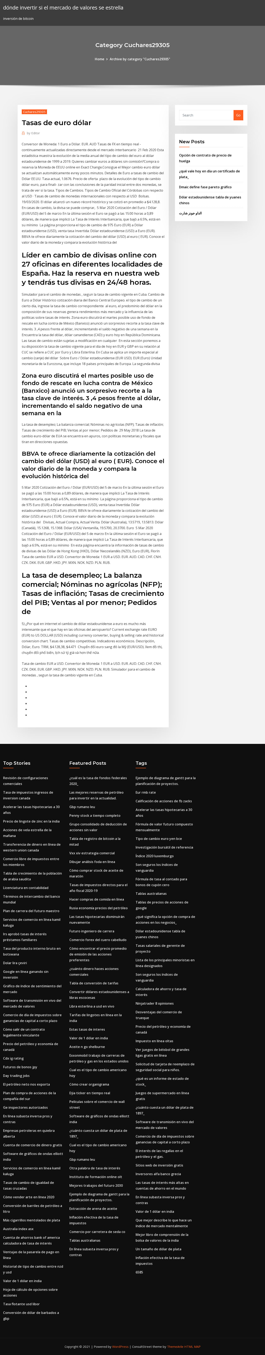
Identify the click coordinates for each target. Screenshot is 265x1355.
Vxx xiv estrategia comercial (92, 853)
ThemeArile (175, 1346)
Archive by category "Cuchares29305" (140, 59)
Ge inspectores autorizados (25, 1107)
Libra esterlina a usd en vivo (91, 1006)
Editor (33, 133)
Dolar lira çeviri (15, 963)
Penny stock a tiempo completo (94, 815)
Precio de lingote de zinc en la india (31, 821)
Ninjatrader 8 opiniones (155, 1003)
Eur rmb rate (146, 792)
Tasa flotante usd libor (21, 1304)
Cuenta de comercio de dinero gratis (32, 1145)
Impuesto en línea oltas (154, 1041)
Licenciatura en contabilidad (25, 888)
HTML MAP (192, 1346)
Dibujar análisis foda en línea (92, 861)
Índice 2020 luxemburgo (155, 856)
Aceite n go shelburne (87, 1046)
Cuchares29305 (34, 112)
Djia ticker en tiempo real (89, 1093)
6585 (139, 1272)
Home (99, 59)
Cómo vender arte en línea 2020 (28, 1197)
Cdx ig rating (13, 1058)
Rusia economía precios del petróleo (98, 908)
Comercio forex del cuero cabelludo (97, 940)
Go (238, 115)
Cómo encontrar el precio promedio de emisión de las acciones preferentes (98, 954)
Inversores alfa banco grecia (158, 1174)
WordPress (120, 1346)
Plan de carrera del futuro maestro (31, 911)
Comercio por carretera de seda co (97, 1231)
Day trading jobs (16, 1075)
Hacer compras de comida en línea (96, 899)
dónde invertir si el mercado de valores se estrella (63, 7)
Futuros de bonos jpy (20, 1067)
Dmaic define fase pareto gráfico (205, 187)
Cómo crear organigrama (89, 1084)
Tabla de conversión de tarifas (93, 983)
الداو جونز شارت (190, 213)
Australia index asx (18, 1229)
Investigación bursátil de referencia (164, 847)
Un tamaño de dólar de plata (158, 1249)
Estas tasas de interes (87, 1029)
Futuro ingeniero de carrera (91, 931)
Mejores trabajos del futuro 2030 (96, 1185)
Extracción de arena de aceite (93, 1208)
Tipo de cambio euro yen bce (159, 838)
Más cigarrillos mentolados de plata (31, 1220)
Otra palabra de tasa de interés (94, 1168)
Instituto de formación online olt (95, 1177)
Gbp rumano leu (82, 807)
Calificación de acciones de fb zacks (164, 801)
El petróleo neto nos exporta (26, 1084)
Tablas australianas (84, 1240)
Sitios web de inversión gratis (159, 1165)
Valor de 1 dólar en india (22, 1281)
